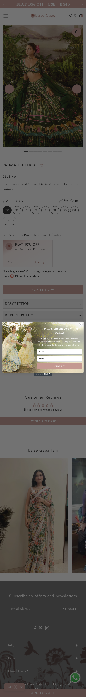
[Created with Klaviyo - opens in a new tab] (43, 374)
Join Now (59, 365)
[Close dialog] (81, 324)
